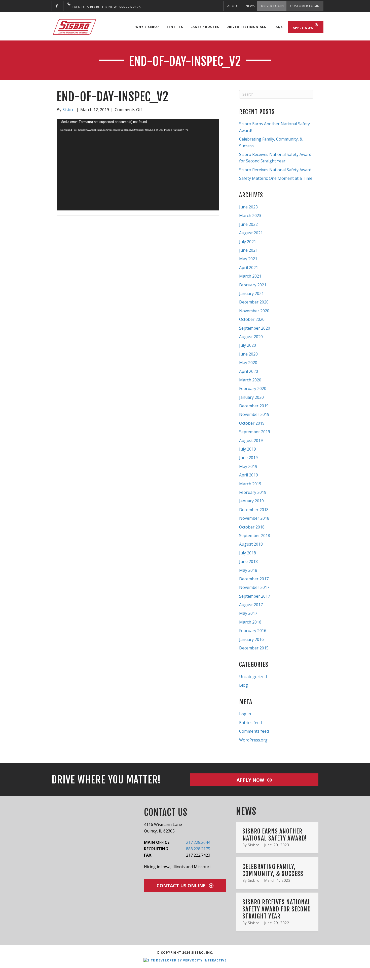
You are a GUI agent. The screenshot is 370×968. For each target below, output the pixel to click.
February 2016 (252, 630)
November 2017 (254, 587)
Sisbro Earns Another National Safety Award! (274, 834)
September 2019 (254, 431)
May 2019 (248, 466)
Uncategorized (253, 676)
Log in (245, 714)
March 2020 (250, 380)
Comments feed (254, 731)
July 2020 (247, 345)
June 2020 (248, 354)
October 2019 (252, 423)
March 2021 (250, 276)
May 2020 (248, 362)
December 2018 (254, 509)
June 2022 (248, 224)
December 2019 (254, 406)
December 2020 (254, 302)
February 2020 (252, 388)
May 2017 (248, 613)
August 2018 (251, 544)
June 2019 (248, 457)
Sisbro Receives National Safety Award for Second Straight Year (276, 909)
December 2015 (254, 648)
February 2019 (252, 492)
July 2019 (247, 449)
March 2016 (250, 622)
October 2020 (252, 319)
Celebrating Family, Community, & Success (272, 870)
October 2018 (252, 527)
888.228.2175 (198, 849)
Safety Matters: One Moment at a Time (275, 178)
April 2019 (248, 475)
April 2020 (248, 371)
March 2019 (250, 484)
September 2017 (254, 596)
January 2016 (251, 639)
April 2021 (248, 267)
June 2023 (248, 207)
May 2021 (248, 258)
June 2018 (248, 561)
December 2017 (254, 579)
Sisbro (254, 845)
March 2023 (250, 215)
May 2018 (248, 570)
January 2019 (251, 501)
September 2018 (254, 535)
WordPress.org (253, 740)
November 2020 (254, 311)
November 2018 (254, 518)
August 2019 (251, 440)
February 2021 (252, 285)
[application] (138, 164)
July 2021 (247, 241)
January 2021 (251, 293)
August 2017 (251, 604)
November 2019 (254, 414)
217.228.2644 (198, 842)
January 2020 (251, 397)
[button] (254, 779)
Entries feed (250, 722)
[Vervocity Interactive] (185, 960)
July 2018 (247, 553)
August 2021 (251, 233)
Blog (243, 685)
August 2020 (251, 336)
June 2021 (248, 250)
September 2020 (254, 328)
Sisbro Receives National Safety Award (275, 169)
